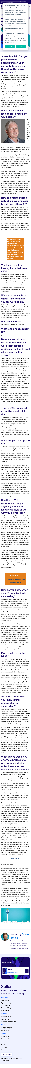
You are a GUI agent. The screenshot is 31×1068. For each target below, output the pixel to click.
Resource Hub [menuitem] (5, 1036)
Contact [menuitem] (4, 1047)
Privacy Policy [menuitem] (6, 1060)
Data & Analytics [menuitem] (6, 1005)
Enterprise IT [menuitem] (5, 1000)
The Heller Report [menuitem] (7, 1039)
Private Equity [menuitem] (5, 1010)
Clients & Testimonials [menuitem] (8, 1021)
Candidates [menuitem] (5, 1030)
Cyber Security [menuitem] (6, 1003)
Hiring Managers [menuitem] (6, 1027)
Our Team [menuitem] (4, 1045)
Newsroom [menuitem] (4, 1050)
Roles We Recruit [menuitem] (6, 1016)
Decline (21, 46)
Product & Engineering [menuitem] (8, 1008)
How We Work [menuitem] (5, 1019)
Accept (10, 46)
